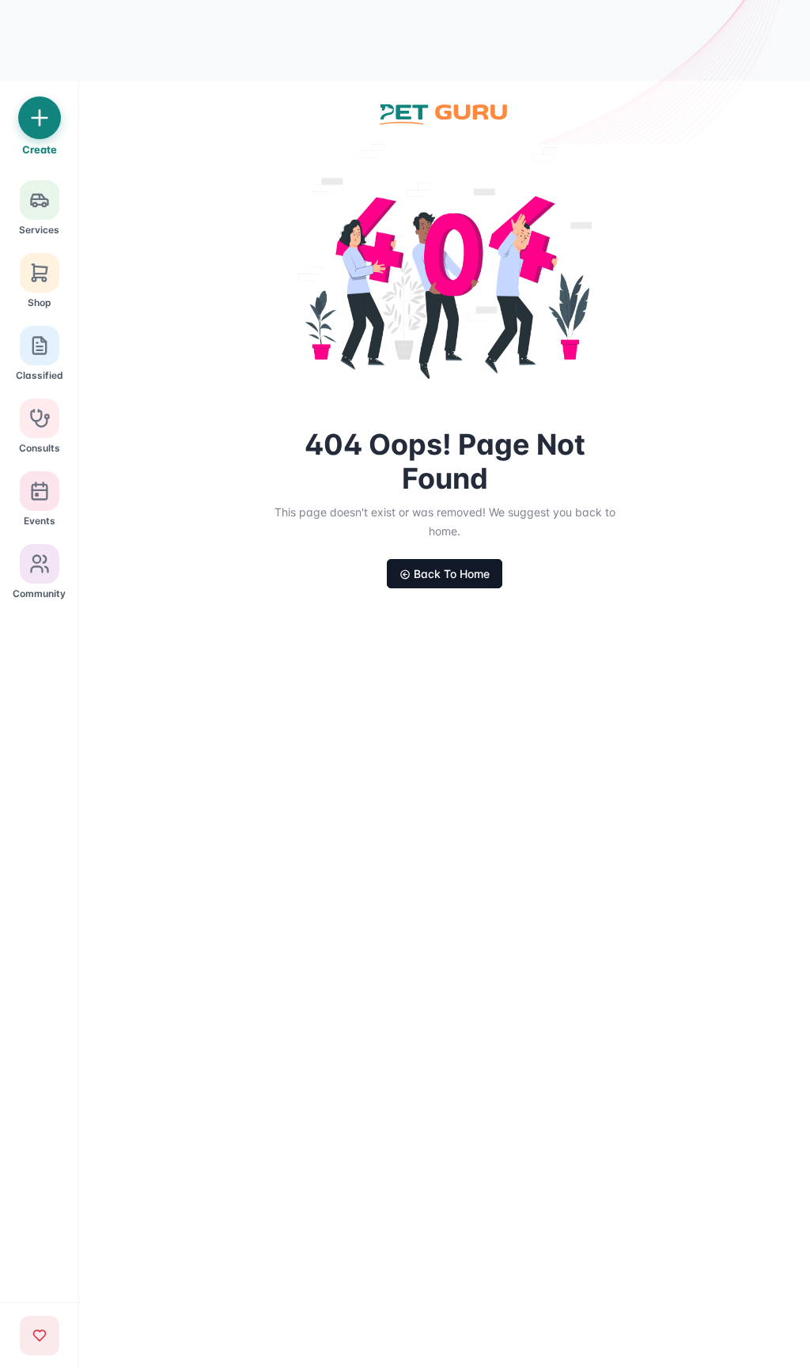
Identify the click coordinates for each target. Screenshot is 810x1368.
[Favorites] (39, 1335)
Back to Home (452, 573)
